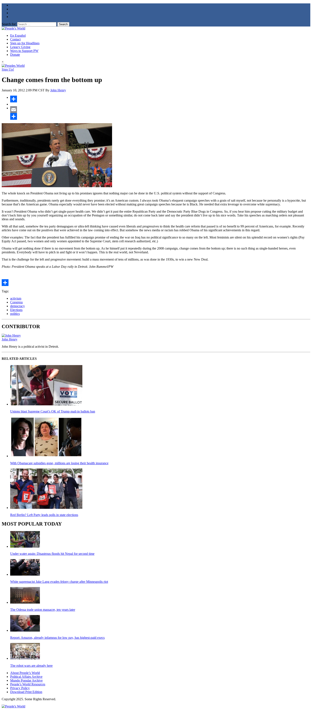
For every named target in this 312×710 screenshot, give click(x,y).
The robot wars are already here (31, 665)
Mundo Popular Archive (26, 680)
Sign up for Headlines (24, 43)
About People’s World (25, 673)
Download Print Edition (26, 692)
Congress (16, 302)
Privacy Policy (20, 688)
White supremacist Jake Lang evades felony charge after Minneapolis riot (59, 581)
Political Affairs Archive (26, 676)
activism (15, 298)
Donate (15, 54)
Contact (15, 39)
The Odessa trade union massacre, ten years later (42, 609)
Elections (16, 310)
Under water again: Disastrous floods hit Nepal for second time (52, 553)
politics (15, 313)
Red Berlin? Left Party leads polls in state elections (44, 515)
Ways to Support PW (24, 51)
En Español (18, 35)
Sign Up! (8, 69)
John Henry (58, 90)
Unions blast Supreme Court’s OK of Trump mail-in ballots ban (52, 411)
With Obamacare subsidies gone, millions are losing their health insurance (59, 463)
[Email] (160, 109)
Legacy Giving (20, 47)
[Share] (160, 99)
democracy (17, 306)
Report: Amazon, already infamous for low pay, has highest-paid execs (57, 637)
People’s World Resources (27, 684)
